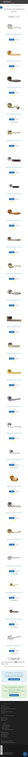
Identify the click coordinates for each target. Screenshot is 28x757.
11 (13, 662)
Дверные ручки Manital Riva (14, 193)
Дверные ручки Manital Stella (14, 380)
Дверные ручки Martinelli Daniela (14, 619)
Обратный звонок (14, 679)
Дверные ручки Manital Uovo (14, 486)
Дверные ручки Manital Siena (14, 300)
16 (2, 664)
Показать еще (14, 659)
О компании (3, 710)
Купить (12, 39)
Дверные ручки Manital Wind (14, 566)
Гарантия (3, 705)
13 (18, 662)
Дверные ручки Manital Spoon (14, 353)
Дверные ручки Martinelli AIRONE (14, 592)
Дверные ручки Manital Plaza (14, 114)
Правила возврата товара (6, 711)
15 (23, 662)
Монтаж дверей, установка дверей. (8, 708)
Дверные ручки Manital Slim (14, 326)
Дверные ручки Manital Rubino (14, 247)
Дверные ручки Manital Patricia (14, 34)
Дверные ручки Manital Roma (14, 220)
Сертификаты (4, 713)
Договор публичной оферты (7, 741)
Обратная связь (4, 717)
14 (20, 662)
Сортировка (11, 16)
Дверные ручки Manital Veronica (14, 512)
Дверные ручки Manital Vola (14, 539)
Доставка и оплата (5, 707)
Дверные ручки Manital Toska (14, 433)
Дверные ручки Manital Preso (14, 140)
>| (6, 664)
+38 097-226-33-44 (6, 726)
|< (2, 662)
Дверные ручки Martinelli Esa (14, 645)
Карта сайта (3, 720)
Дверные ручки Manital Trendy (14, 459)
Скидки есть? (14, 695)
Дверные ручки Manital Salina (14, 273)
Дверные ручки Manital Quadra (14, 167)
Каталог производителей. (7, 729)
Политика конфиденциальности (8, 742)
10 (10, 662)
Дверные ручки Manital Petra (14, 61)
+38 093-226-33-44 (6, 725)
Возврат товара (4, 719)
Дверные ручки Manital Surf (14, 406)
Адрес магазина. (5, 728)
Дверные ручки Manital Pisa (14, 87)
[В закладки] (18, 40)
